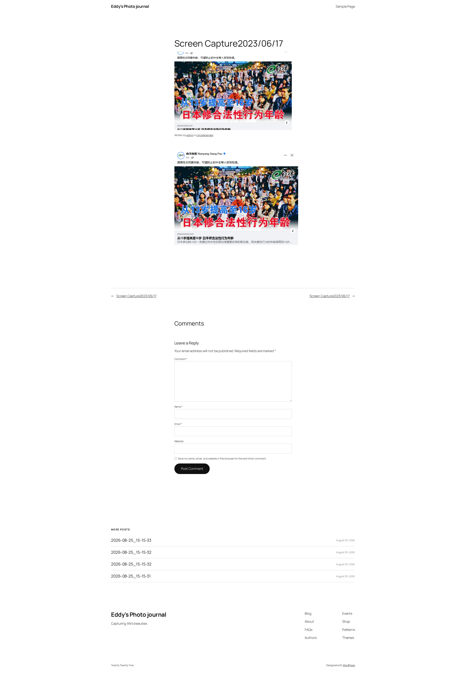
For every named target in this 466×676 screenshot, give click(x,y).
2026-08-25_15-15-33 (131, 540)
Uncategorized (204, 135)
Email (178, 424)
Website (178, 441)
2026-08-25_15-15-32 (131, 552)
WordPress (349, 665)
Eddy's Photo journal (130, 6)
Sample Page (345, 6)
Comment (180, 359)
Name (178, 406)
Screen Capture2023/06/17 (136, 296)
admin (189, 135)
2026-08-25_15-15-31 (131, 576)
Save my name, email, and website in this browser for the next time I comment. (222, 458)
